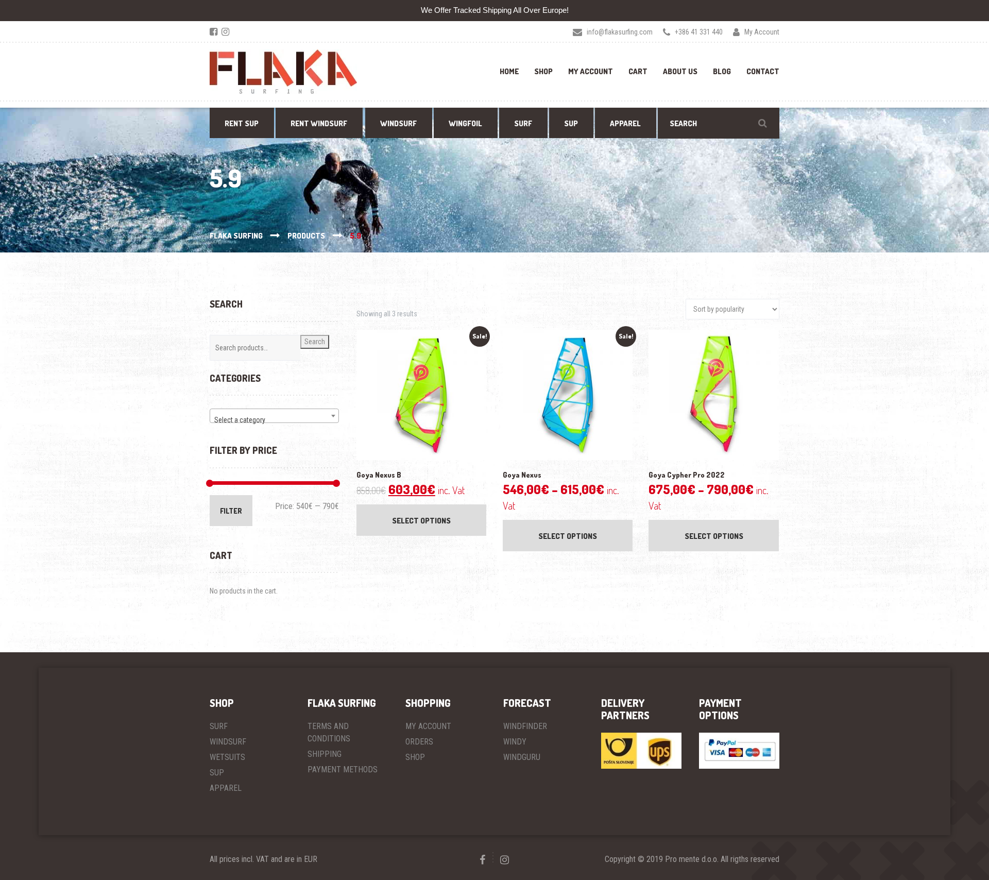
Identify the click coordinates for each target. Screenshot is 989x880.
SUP (217, 772)
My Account (590, 71)
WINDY (514, 742)
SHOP (415, 757)
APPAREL (226, 788)
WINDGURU (521, 757)
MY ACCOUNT (428, 726)
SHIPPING (325, 754)
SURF (219, 726)
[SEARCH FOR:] (718, 123)
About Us (680, 71)
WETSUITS (227, 757)
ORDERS (419, 742)
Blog (722, 71)
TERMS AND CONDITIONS (329, 732)
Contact (762, 71)
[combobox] (274, 416)
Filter (231, 510)
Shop (543, 71)
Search (314, 341)
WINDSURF (228, 742)
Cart (637, 71)
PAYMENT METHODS (343, 769)
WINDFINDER (525, 726)
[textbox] (274, 420)
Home (509, 71)
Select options (421, 521)
